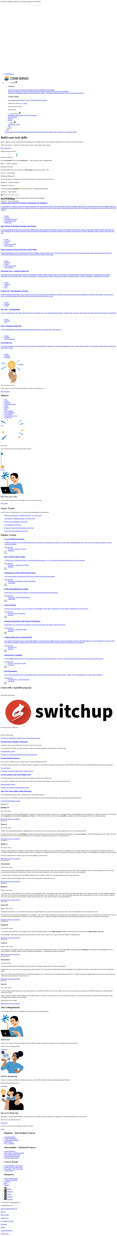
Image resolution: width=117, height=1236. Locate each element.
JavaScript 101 (63, 93)
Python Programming (10, 1138)
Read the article (5, 391)
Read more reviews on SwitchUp (10, 819)
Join (9, 126)
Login (2, 1129)
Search (10, 124)
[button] (60, 552)
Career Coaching (32, 115)
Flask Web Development (11, 1158)
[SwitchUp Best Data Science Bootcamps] (58, 724)
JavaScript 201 (72, 93)
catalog (25, 103)
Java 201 (16, 90)
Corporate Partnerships (11, 1180)
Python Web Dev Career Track (13, 1167)
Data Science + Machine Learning (14, 1153)
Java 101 (11, 90)
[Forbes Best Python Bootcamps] (4, 692)
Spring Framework (30, 90)
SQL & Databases (41, 90)
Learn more (4, 1086)
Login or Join (8, 132)
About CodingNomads (11, 1178)
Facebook (10, 1199)
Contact (18, 124)
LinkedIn (9, 1197)
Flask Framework (46, 91)
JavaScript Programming (11, 1140)
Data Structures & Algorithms (59, 91)
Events (25, 115)
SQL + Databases (9, 1143)
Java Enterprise (12, 100)
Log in (10, 128)
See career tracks (5, 768)
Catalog (19, 132)
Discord (10, 118)
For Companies (12, 117)
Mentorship (19, 115)
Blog (14, 124)
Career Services (8, 1170)
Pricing (10, 120)
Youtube (9, 1189)
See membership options (8, 751)
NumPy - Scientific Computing (50, 93)
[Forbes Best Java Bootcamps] (4, 732)
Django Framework (35, 91)
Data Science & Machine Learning (18, 93)
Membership (12, 115)
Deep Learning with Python (12, 1154)
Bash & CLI (80, 93)
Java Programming (9, 1137)
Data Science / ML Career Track (13, 1169)
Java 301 (21, 90)
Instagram (10, 1191)
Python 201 (18, 91)
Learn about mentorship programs (10, 801)
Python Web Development (39, 100)
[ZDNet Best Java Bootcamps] (10, 732)
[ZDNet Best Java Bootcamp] (30, 155)
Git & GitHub (51, 90)
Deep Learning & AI (34, 93)
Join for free (4, 503)
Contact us (7, 1181)
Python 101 (11, 91)
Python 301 (25, 91)
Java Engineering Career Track (13, 1165)
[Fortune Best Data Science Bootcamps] (5, 155)
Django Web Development (12, 1156)
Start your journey (6, 148)
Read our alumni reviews (8, 784)
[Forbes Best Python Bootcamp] (12, 155)
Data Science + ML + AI (24, 100)
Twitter (9, 1194)
